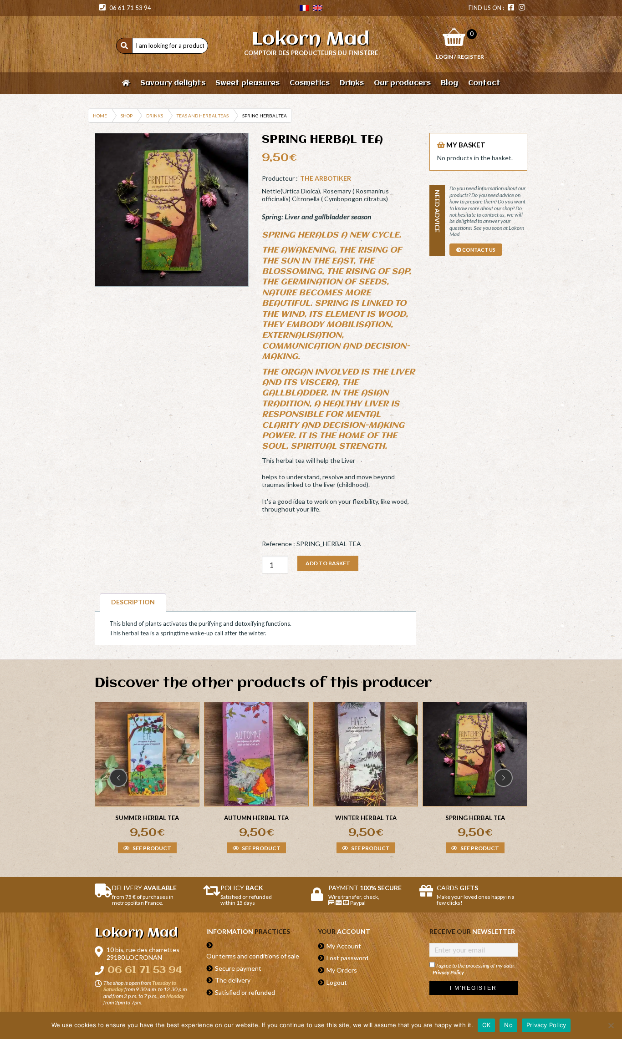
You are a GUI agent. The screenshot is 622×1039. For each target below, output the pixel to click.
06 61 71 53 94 (129, 7)
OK (486, 1025)
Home (100, 115)
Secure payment (238, 968)
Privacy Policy (448, 972)
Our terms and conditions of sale (252, 956)
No (508, 1025)
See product (151, 848)
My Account (343, 946)
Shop (127, 115)
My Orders (341, 970)
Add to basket (328, 563)
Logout (336, 982)
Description (133, 602)
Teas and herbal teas (203, 115)
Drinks (154, 115)
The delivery (232, 980)
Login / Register (460, 56)
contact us (478, 250)
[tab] (133, 602)
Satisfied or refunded (245, 992)
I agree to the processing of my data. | (472, 969)
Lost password (347, 958)
